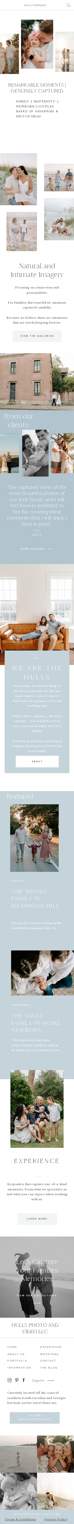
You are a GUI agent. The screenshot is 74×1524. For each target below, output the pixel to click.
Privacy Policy (56, 1519)
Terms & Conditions (20, 1519)
